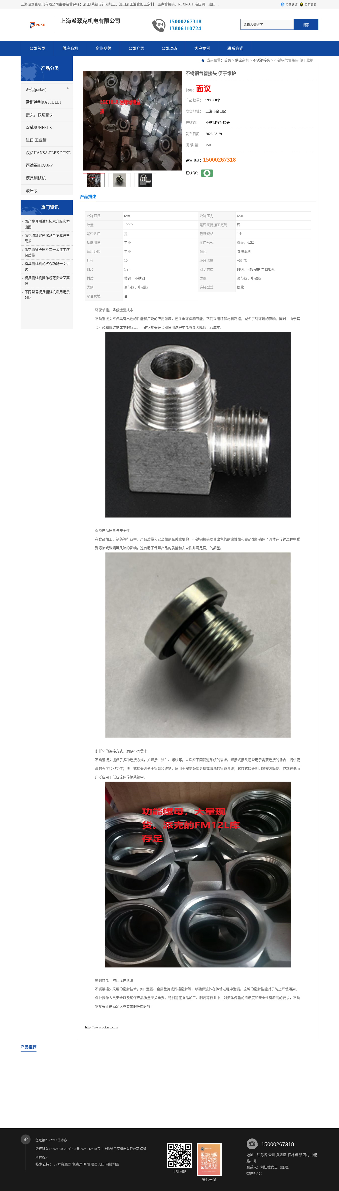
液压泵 (32, 191)
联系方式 (235, 48)
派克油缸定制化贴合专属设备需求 (47, 238)
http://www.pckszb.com (101, 1027)
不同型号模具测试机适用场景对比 (47, 295)
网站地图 (112, 1164)
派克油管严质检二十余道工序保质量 (47, 252)
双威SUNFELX (39, 127)
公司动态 (169, 48)
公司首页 (37, 48)
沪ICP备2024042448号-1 (85, 1149)
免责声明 (79, 1164)
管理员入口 (95, 1164)
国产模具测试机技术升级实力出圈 (47, 224)
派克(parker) (36, 89)
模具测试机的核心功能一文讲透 (47, 266)
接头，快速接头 (40, 115)
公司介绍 (136, 48)
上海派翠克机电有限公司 (121, 1149)
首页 (227, 60)
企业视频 (103, 48)
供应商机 (70, 48)
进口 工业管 (36, 140)
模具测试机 (36, 178)
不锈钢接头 (261, 60)
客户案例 (202, 48)
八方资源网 (62, 1164)
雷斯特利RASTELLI (43, 102)
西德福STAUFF (39, 165)
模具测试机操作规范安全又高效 (47, 280)
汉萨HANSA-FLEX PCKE (48, 153)
